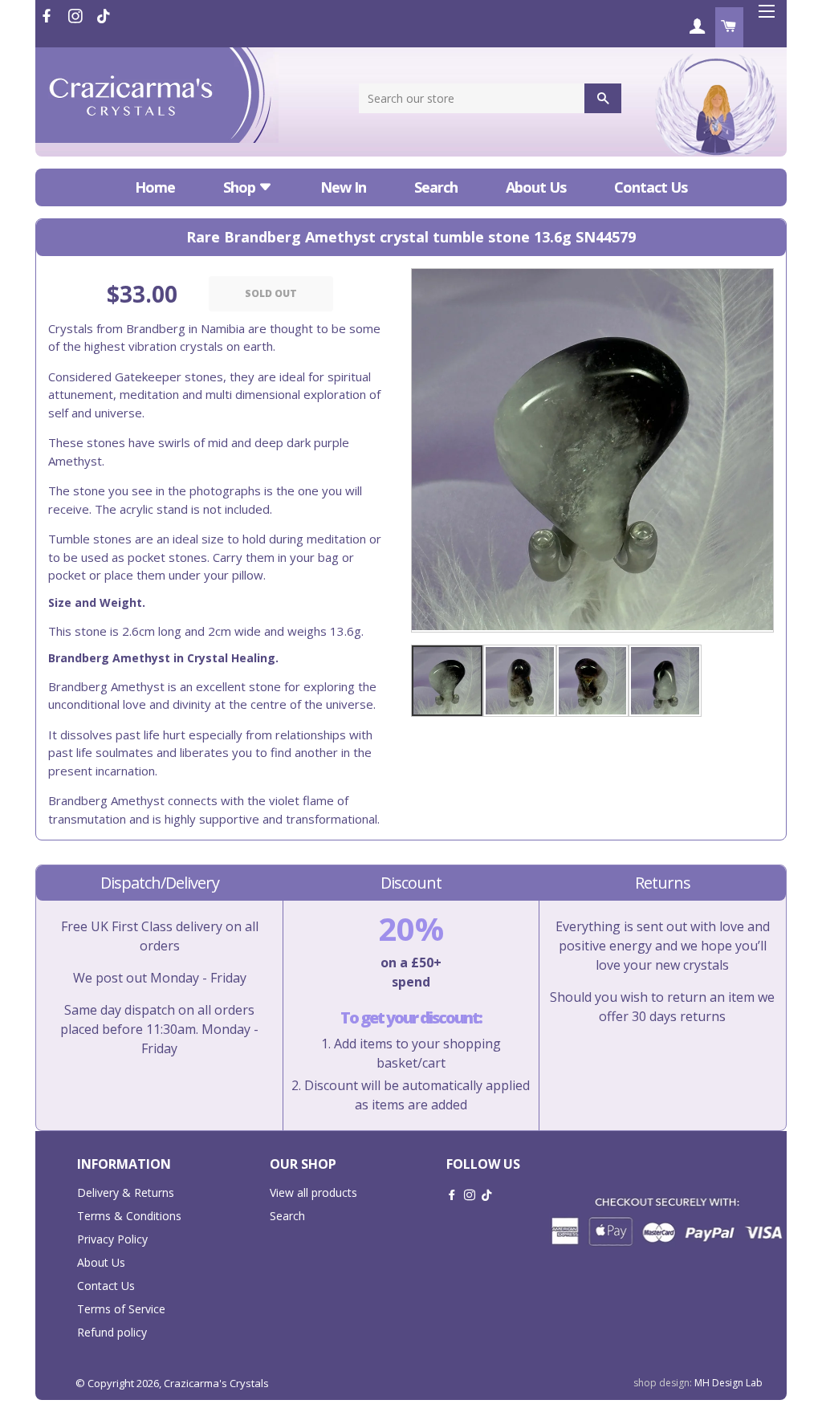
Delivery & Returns (125, 1192)
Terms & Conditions (129, 1215)
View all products (313, 1192)
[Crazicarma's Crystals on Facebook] (48, 16)
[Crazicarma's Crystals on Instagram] (77, 16)
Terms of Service (121, 1308)
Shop (240, 187)
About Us (536, 187)
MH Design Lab (728, 1383)
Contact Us (650, 187)
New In (343, 187)
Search (436, 187)
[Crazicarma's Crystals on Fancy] (103, 16)
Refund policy (112, 1332)
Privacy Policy (112, 1239)
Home (155, 187)
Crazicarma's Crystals (216, 1383)
